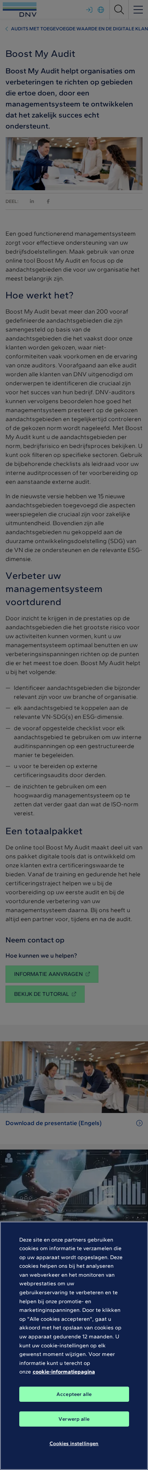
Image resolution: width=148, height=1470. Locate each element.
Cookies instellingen (74, 1443)
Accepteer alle (74, 1394)
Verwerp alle (74, 1419)
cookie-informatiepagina (64, 1371)
